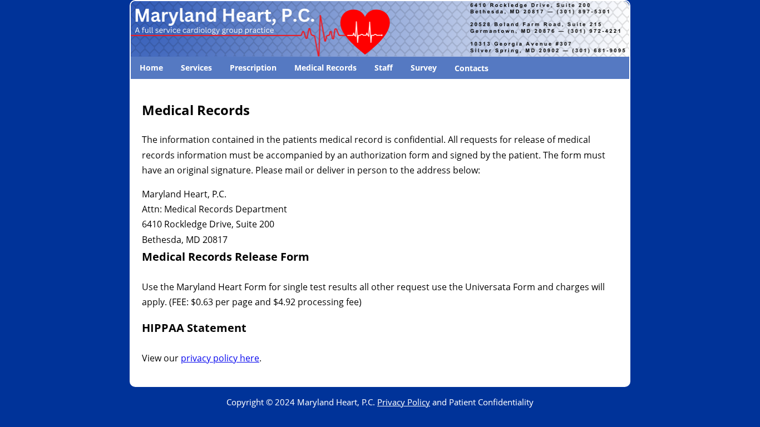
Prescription (253, 67)
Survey (424, 67)
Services (196, 67)
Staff (383, 67)
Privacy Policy (403, 402)
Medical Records (325, 67)
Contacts (471, 68)
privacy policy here (220, 358)
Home (151, 67)
